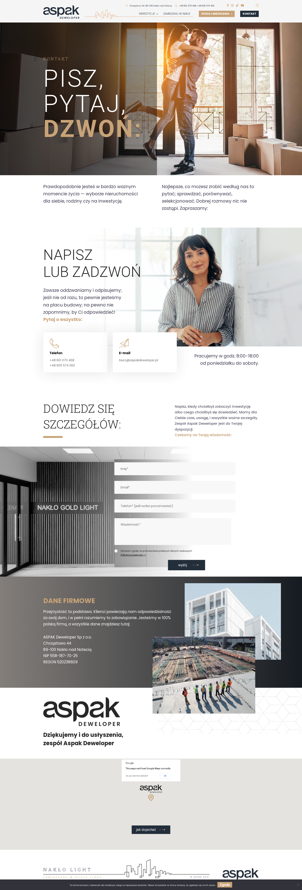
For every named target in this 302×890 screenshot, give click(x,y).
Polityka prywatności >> (133, 555)
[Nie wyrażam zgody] (298, 884)
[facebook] (227, 5)
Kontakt (249, 14)
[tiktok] (237, 5)
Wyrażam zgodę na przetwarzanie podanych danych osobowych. (156, 551)
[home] (61, 12)
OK (165, 776)
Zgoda (225, 885)
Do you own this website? (137, 776)
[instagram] (232, 5)
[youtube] (242, 5)
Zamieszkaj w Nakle (176, 13)
